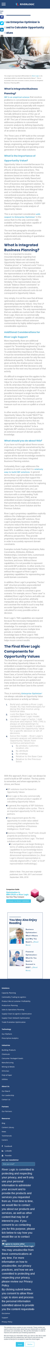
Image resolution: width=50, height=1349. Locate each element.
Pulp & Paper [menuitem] (7, 1075)
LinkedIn (8, 1151)
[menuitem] (5, 988)
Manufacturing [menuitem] (7, 1062)
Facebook (8, 1146)
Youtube (8, 1155)
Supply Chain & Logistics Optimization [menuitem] (17, 1014)
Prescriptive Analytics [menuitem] (10, 1038)
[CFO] (16, 935)
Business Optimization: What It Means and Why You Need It (32, 935)
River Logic (35, 76)
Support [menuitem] (5, 1317)
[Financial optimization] (16, 958)
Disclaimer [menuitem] (6, 1313)
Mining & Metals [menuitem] (8, 1067)
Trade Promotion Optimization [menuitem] (14, 1022)
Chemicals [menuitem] (6, 1054)
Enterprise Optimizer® (31, 694)
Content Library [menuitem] (8, 1127)
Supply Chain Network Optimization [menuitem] (16, 1018)
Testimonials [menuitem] (7, 1136)
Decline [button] (29, 1344)
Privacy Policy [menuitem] (7, 1322)
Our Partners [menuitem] (7, 1111)
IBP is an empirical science (16, 97)
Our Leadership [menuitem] (8, 1095)
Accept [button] (20, 1344)
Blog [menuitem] (3, 1123)
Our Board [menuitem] (6, 1091)
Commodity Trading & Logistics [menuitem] (14, 997)
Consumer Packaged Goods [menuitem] (12, 1058)
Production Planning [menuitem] (10, 1005)
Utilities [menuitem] (5, 1079)
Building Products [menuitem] (9, 1050)
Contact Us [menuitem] (6, 1099)
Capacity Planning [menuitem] (9, 993)
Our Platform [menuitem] (7, 1034)
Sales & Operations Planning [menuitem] (13, 1009)
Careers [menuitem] (5, 1140)
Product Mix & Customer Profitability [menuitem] (16, 1001)
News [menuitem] (4, 1131)
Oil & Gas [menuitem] (5, 1071)
